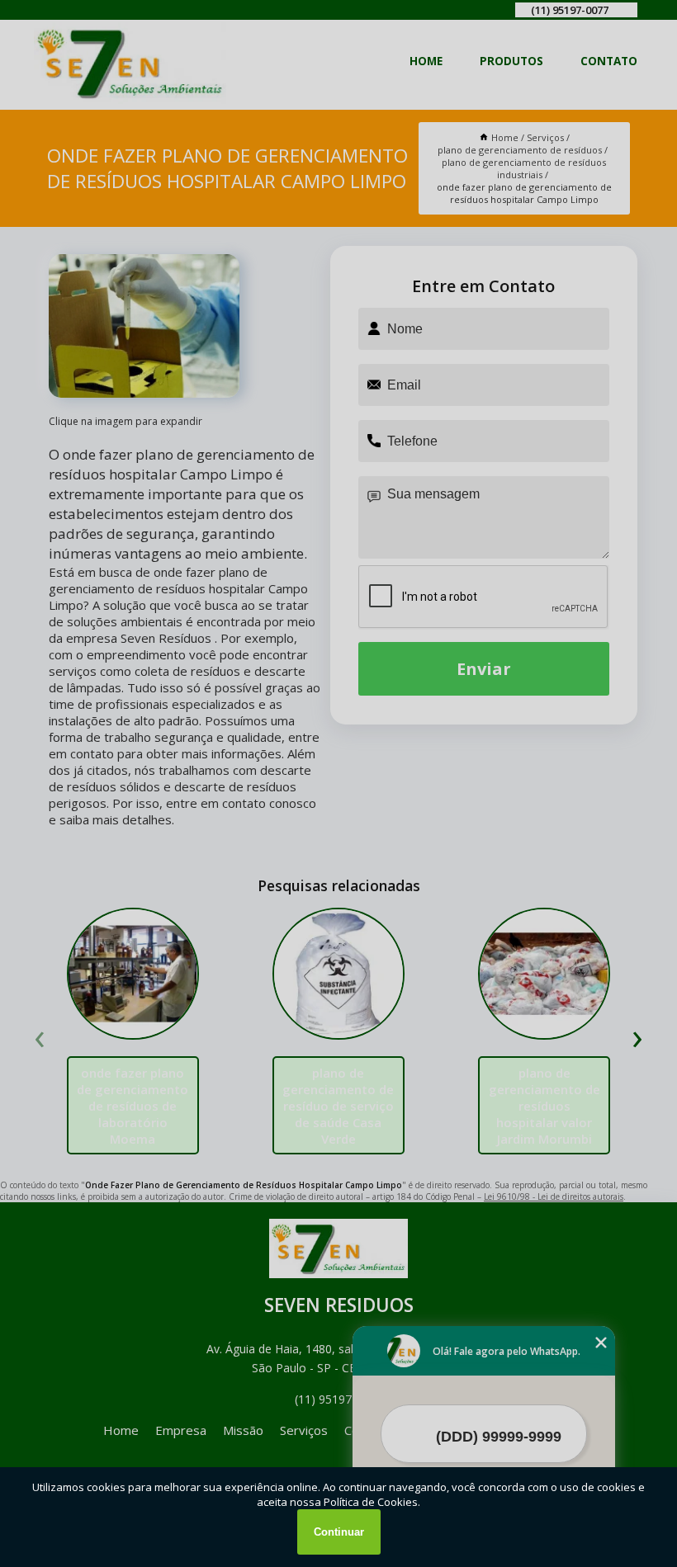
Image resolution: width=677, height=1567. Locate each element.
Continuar (339, 1532)
